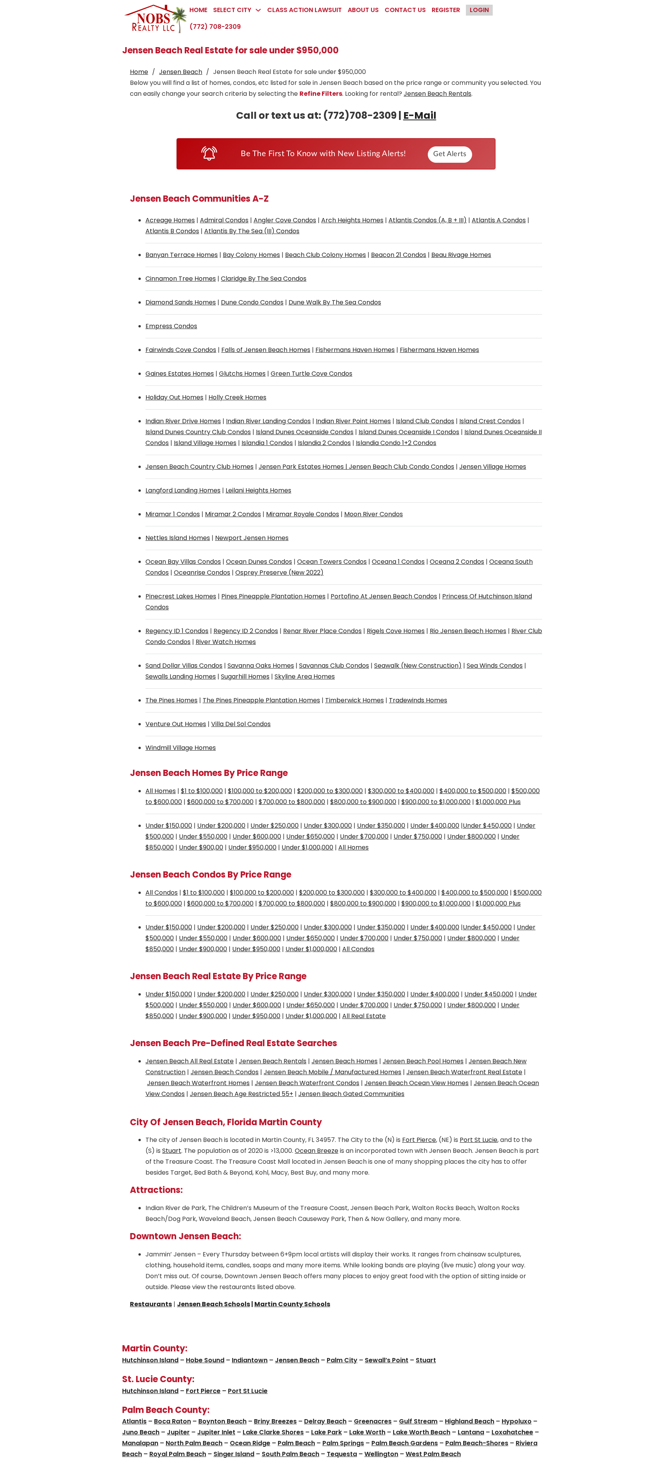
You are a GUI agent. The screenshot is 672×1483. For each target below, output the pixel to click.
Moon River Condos (373, 514)
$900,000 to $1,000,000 (436, 801)
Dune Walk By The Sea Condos (335, 302)
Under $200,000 (221, 825)
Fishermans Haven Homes (355, 349)
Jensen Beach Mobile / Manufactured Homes (332, 1072)
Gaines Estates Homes (179, 373)
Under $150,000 (168, 825)
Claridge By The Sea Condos (263, 278)
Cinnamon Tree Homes (180, 278)
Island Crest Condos (490, 421)
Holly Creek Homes (237, 397)
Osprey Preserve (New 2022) (279, 572)
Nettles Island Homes (177, 537)
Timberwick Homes (354, 700)
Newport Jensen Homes (252, 537)
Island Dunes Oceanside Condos (305, 431)
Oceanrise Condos (202, 572)
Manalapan (140, 1443)
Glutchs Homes (242, 373)
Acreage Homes (170, 220)
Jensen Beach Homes (345, 1061)
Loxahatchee (512, 1432)
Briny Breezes (275, 1421)
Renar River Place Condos (322, 630)
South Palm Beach (290, 1454)
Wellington (381, 1454)
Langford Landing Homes (182, 490)
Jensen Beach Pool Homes (423, 1061)
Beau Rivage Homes (461, 254)
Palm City (342, 1360)
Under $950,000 (252, 847)
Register (446, 9)
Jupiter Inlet (216, 1432)
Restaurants (151, 1304)
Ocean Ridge (250, 1443)
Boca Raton (172, 1421)
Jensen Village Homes (492, 466)
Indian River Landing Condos (268, 421)
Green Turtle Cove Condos (311, 373)
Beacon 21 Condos (398, 254)
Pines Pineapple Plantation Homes (273, 596)
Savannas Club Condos (334, 665)
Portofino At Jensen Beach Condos (384, 596)
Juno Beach (140, 1432)
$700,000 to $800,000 (292, 801)
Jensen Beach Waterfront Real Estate (464, 1072)
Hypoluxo (517, 1421)
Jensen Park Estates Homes (301, 466)
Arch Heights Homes (352, 220)
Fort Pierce (419, 1139)
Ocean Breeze (316, 1150)
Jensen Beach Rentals (437, 93)
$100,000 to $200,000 (260, 790)
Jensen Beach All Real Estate (189, 1061)
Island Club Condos (425, 421)
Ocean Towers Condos (332, 561)
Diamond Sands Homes (180, 302)
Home (198, 9)
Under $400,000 (434, 825)
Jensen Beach (180, 71)
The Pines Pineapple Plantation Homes (261, 700)
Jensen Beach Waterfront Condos (307, 1082)
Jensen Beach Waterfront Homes (198, 1082)
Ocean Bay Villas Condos (183, 561)
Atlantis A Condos (499, 220)
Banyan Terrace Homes (181, 254)
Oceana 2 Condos (457, 561)
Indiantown (250, 1360)
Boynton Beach (222, 1421)
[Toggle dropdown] (258, 10)
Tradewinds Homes (418, 700)
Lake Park (326, 1432)
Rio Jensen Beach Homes (468, 630)
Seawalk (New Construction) (418, 665)
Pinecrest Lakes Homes (180, 596)
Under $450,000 (487, 825)
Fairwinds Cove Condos (180, 349)
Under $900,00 (201, 847)
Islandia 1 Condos (267, 442)
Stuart (171, 1150)
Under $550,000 (203, 836)
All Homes (160, 790)
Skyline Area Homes (305, 676)
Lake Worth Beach (421, 1432)
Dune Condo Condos (252, 302)
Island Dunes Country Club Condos (198, 431)
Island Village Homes (205, 442)
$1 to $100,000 (202, 790)
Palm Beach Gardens (404, 1443)
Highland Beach (469, 1421)
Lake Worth (367, 1432)
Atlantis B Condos (172, 231)
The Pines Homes (171, 700)
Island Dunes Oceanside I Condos (409, 431)
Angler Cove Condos (285, 220)
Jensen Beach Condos (225, 1072)
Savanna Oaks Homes (261, 665)
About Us (363, 9)
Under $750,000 (418, 836)
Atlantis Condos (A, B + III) (427, 220)
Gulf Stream (418, 1421)
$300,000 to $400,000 (401, 790)
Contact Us (405, 9)
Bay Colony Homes (251, 254)
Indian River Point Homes (353, 421)
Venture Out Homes (175, 724)
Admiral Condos (224, 220)
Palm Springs (343, 1443)
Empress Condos (171, 326)
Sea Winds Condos (495, 665)
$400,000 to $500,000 (472, 790)
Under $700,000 (364, 836)
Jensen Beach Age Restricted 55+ (241, 1093)
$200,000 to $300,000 (330, 790)
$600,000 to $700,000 (220, 801)
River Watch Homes (226, 641)
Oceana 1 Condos (398, 561)
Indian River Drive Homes (183, 421)
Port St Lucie (478, 1139)
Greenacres (373, 1421)
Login (479, 9)
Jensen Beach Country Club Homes (199, 466)
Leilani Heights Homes (258, 490)
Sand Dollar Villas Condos (183, 665)
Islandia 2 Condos (324, 442)
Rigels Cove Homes (396, 630)
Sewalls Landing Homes (180, 676)
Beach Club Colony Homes (325, 254)
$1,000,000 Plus (498, 801)
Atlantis (134, 1421)
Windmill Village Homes (180, 747)
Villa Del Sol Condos (241, 724)
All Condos (161, 892)
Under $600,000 (257, 836)
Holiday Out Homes (174, 397)
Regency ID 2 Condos (246, 630)
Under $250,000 (274, 825)
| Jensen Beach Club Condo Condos (399, 466)
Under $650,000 (310, 836)
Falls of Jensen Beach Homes (265, 349)
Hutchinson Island (150, 1360)
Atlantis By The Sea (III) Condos (251, 231)
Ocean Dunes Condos (259, 561)
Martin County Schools (292, 1304)
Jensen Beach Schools (213, 1304)
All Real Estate (364, 1016)
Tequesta (342, 1454)
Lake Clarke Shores (273, 1432)
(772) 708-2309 (215, 26)
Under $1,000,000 (307, 847)
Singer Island (234, 1454)
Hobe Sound (205, 1360)
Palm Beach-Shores (476, 1443)
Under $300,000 (328, 825)
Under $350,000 (381, 825)
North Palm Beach (194, 1443)
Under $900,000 (203, 949)
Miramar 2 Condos (233, 514)
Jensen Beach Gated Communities (351, 1093)
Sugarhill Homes (245, 676)
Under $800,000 (471, 836)
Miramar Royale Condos (302, 514)
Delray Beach (325, 1421)
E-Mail (419, 115)
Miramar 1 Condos (172, 514)
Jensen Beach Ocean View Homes (416, 1082)
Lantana (471, 1432)
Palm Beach (296, 1443)
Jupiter (178, 1432)
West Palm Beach (433, 1454)
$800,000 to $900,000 (363, 801)
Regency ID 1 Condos (176, 630)
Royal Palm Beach (177, 1454)
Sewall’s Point (386, 1360)
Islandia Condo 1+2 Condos (396, 442)
